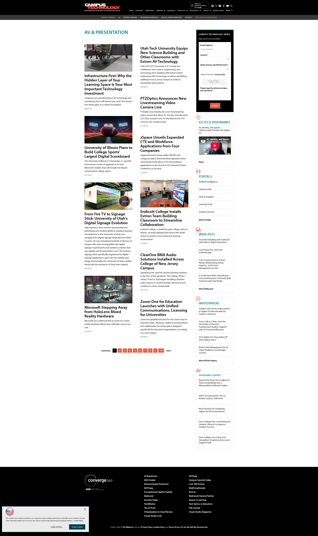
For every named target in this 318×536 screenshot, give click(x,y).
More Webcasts (206, 288)
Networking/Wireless (149, 17)
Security (188, 17)
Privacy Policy (220, 74)
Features (139, 10)
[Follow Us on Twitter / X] (216, 6)
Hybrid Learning (130, 17)
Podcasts (181, 10)
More (228, 10)
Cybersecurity (205, 189)
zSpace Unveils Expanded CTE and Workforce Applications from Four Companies (162, 144)
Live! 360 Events (196, 484)
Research (171, 10)
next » (169, 350)
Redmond (148, 495)
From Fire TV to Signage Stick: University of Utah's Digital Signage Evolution (106, 218)
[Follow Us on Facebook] (224, 6)
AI (119, 17)
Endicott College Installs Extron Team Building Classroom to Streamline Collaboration (161, 218)
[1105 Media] (99, 503)
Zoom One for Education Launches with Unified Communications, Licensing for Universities (163, 308)
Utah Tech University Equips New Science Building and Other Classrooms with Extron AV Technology (164, 55)
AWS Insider (150, 480)
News (131, 10)
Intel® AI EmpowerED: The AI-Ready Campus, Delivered (212, 397)
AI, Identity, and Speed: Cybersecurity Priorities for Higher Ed (214, 130)
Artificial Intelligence (208, 181)
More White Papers (208, 360)
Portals (205, 176)
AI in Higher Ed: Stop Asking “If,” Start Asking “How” (213, 338)
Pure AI (192, 491)
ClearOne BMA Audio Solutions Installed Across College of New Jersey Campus (162, 261)
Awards (160, 10)
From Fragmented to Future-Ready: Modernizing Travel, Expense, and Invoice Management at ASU (212, 263)
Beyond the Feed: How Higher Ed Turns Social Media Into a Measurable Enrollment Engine (214, 383)
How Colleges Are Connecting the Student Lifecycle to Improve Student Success (214, 424)
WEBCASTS (207, 234)
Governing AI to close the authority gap (210, 251)
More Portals (205, 219)
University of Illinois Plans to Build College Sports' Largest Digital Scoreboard (108, 152)
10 (161, 350)
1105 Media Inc (127, 527)
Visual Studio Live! (153, 515)
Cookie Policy (159, 527)
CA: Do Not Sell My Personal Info (194, 527)
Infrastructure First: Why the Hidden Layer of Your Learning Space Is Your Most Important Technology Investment (108, 84)
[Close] (85, 509)
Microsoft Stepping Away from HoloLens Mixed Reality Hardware (105, 311)
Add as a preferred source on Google (200, 5)
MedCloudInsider (197, 488)
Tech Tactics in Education (200, 503)
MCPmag (148, 488)
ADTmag (193, 476)
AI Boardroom (150, 476)
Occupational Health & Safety (158, 491)
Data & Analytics (206, 196)
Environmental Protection (156, 484)
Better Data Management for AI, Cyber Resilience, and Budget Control (214, 350)
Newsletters (218, 10)
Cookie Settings (56, 527)
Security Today (151, 499)
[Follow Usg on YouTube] (227, 6)
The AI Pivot (150, 507)
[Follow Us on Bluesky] (220, 6)
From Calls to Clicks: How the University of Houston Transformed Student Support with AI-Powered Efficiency (213, 325)
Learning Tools (205, 204)
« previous (106, 350)
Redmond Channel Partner (201, 495)
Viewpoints (149, 10)
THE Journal (194, 507)
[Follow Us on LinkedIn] (212, 5)
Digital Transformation (171, 17)
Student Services (206, 211)
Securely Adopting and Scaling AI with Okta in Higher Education (214, 241)
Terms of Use (174, 527)
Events (206, 10)
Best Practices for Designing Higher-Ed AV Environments (212, 410)
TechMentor (149, 503)
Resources (194, 10)
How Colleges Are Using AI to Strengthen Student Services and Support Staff (214, 440)
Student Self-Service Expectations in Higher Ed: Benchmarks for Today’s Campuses (214, 311)
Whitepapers (209, 303)
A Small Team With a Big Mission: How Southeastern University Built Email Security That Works (215, 278)
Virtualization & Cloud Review (158, 511)
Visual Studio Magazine (200, 511)
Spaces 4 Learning (197, 499)
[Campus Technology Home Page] (102, 7)
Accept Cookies (77, 527)
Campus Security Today (200, 480)
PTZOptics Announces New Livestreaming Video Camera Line (163, 102)
